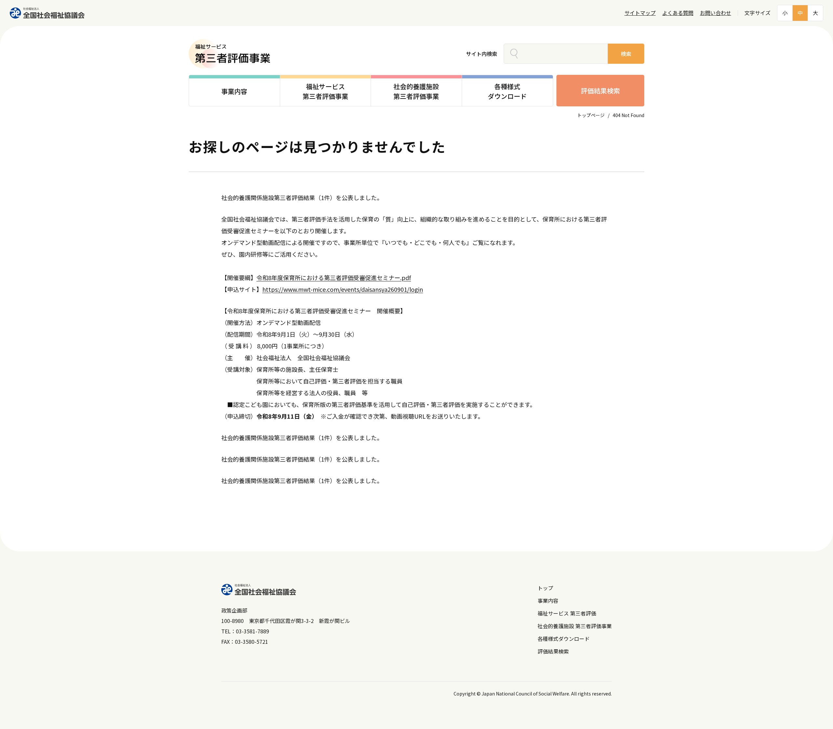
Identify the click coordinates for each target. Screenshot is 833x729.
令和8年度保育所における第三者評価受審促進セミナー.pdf (333, 277)
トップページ (591, 115)
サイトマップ (640, 13)
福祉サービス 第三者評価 (567, 613)
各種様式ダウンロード (564, 638)
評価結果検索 (600, 90)
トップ (545, 588)
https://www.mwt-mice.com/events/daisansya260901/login (342, 289)
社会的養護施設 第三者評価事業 (575, 626)
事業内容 (548, 600)
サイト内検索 (481, 54)
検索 (626, 54)
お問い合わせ (715, 13)
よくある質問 (677, 13)
